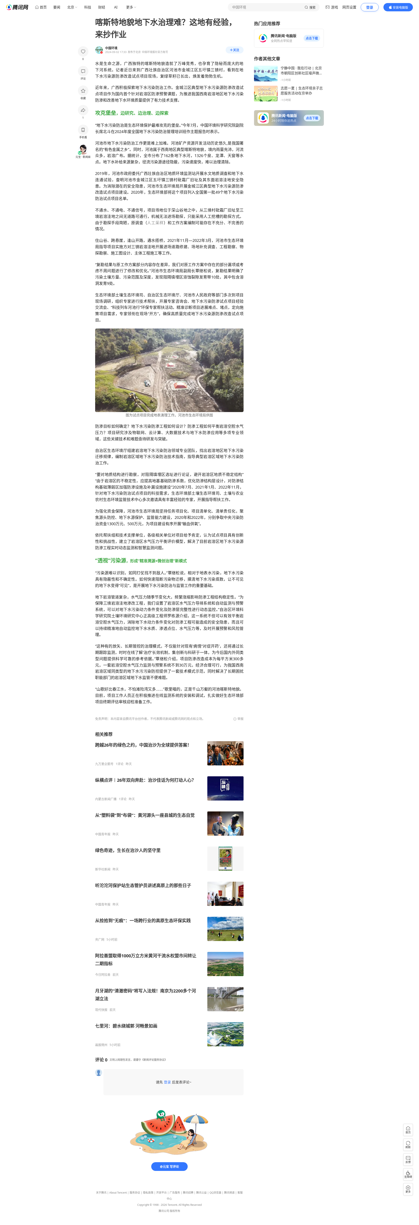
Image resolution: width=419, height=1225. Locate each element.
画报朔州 (101, 1044)
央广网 (99, 939)
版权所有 (175, 1211)
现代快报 (101, 1009)
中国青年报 (102, 834)
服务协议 (135, 1192)
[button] (312, 38)
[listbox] (169, 889)
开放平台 (161, 1192)
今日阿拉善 (102, 974)
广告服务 (175, 1192)
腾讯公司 (164, 1211)
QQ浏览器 (215, 1192)
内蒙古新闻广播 (106, 799)
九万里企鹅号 (104, 763)
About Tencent (118, 1192)
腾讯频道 (229, 1192)
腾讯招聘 (188, 1192)
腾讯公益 (201, 1192)
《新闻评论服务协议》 (154, 1060)
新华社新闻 (102, 869)
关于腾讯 (101, 1192)
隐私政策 (148, 1192)
